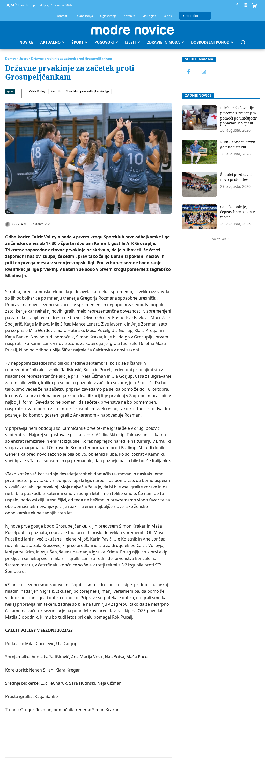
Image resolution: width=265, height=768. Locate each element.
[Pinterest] (62, 744)
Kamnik (55, 91)
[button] (243, 42)
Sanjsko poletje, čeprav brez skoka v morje (237, 211)
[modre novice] (132, 30)
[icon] (254, 6)
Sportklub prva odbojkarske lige (87, 91)
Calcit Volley (37, 91)
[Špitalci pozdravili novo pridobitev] (199, 184)
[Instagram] (245, 5)
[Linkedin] (85, 744)
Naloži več (219, 239)
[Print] (109, 744)
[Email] (97, 744)
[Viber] (121, 744)
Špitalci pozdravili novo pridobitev (236, 177)
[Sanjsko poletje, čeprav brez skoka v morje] (199, 216)
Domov (10, 58)
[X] (50, 744)
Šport (23, 58)
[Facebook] (237, 5)
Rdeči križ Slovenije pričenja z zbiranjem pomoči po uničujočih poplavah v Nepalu (238, 115)
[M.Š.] (8, 224)
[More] (133, 744)
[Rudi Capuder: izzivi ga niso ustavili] (199, 152)
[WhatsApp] (74, 744)
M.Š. (23, 224)
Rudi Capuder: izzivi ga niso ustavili (237, 145)
